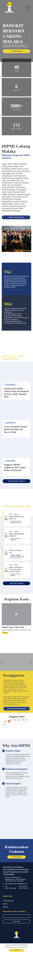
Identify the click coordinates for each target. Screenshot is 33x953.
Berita (5, 904)
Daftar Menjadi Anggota (16, 708)
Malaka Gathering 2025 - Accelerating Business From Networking (16, 569)
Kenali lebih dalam (16, 217)
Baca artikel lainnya (16, 481)
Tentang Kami (16, 51)
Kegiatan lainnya (16, 583)
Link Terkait (16, 950)
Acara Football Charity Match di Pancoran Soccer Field (15, 429)
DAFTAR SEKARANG (16, 857)
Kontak (5, 907)
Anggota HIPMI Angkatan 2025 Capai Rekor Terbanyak (14, 467)
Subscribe (16, 921)
